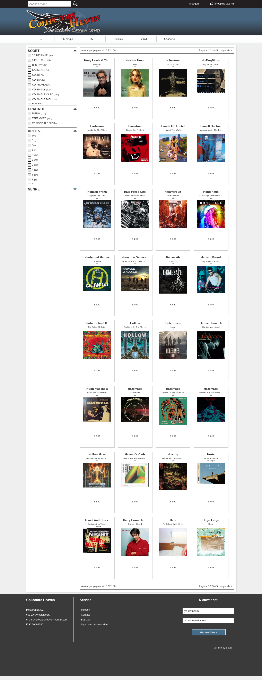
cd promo (41, 84)
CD (41, 39)
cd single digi (43, 99)
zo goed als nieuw (46, 123)
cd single (41, 89)
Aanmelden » (208, 632)
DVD (92, 39)
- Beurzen (85, 619)
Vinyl (144, 39)
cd (37, 74)
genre (34, 189)
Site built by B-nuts (223, 648)
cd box (38, 79)
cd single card (45, 94)
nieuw (38, 113)
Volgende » (225, 50)
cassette (40, 70)
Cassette (169, 39)
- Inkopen (85, 609)
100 (113, 50)
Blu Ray (118, 39)
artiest (35, 131)
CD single (67, 39)
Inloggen (194, 3)
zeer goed (41, 118)
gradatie (36, 109)
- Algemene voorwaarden (94, 624)
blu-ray (39, 65)
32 (109, 50)
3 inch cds (41, 60)
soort (34, 51)
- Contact (85, 614)
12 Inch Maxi (42, 55)
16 (106, 50)
